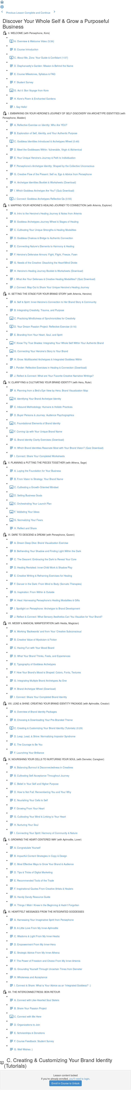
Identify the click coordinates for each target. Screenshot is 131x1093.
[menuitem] (2, 8)
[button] (2, 3)
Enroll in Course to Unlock (65, 1083)
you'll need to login (79, 1078)
